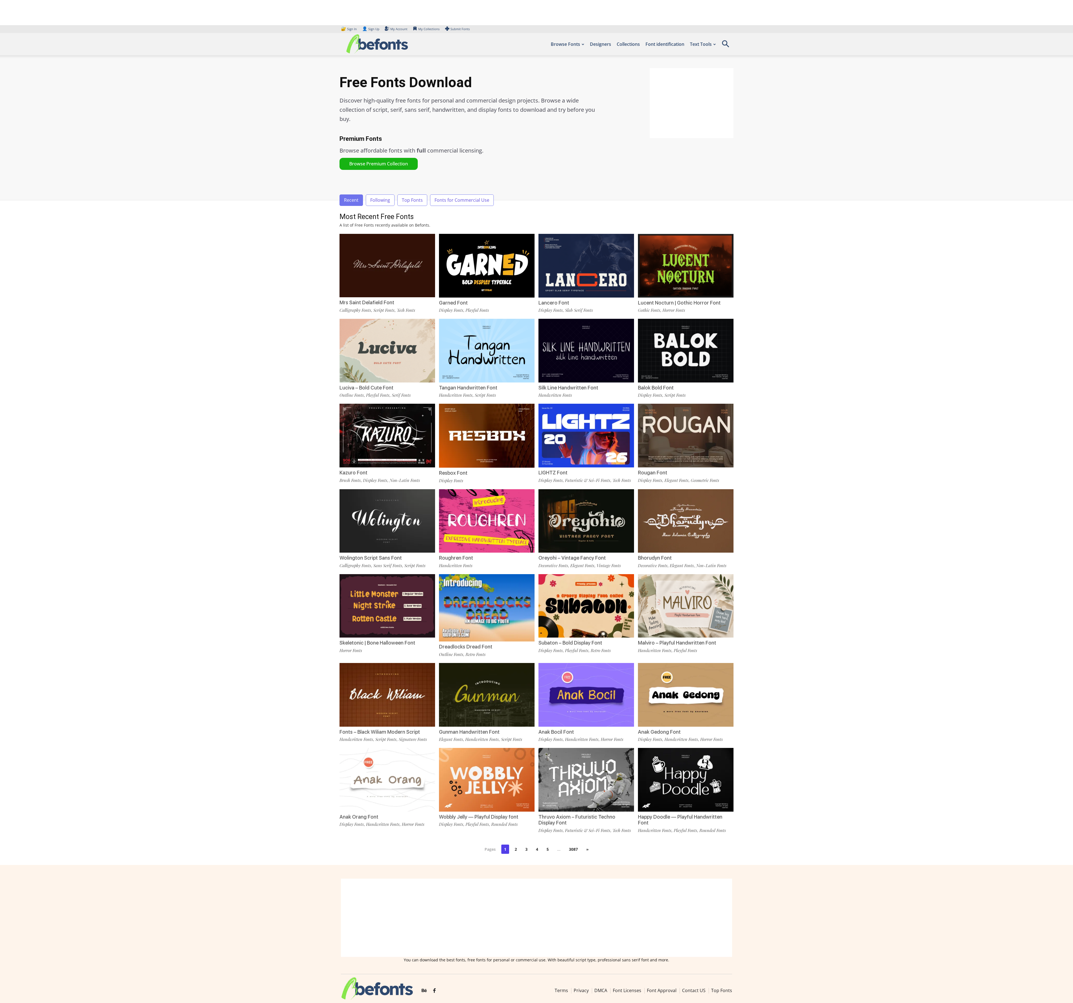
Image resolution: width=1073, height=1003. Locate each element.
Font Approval (661, 990)
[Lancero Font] (586, 265)
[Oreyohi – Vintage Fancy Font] (586, 520)
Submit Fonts (460, 29)
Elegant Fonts (676, 480)
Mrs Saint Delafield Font (367, 302)
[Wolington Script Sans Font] (387, 520)
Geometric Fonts (705, 480)
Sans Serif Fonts (387, 565)
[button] (725, 45)
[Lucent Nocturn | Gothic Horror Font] (685, 265)
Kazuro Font (353, 473)
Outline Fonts (352, 395)
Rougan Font (652, 473)
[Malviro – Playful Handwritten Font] (685, 605)
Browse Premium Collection (378, 164)
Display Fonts (451, 310)
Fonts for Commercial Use (462, 200)
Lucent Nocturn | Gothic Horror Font (679, 303)
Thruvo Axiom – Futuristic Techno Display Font (576, 820)
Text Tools (701, 44)
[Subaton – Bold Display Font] (586, 605)
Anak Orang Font (359, 817)
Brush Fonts (350, 480)
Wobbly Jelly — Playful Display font (478, 817)
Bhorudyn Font (655, 558)
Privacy (581, 990)
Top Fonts (412, 200)
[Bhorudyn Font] (685, 520)
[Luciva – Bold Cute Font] (387, 350)
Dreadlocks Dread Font (465, 647)
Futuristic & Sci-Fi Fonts (587, 480)
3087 (573, 849)
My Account (398, 29)
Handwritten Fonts (456, 395)
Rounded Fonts (504, 824)
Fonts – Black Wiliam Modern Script (380, 732)
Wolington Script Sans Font (371, 558)
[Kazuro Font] (387, 435)
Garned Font (453, 303)
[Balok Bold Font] (685, 350)
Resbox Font (453, 473)
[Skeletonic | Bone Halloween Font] (387, 605)
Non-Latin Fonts (405, 480)
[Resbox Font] (487, 435)
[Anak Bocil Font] (586, 694)
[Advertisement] (691, 103)
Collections (628, 44)
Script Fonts (384, 310)
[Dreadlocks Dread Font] (487, 607)
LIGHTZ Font (553, 473)
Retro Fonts (476, 654)
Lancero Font (553, 303)
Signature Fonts (413, 739)
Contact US (694, 990)
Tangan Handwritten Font (468, 388)
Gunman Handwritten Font (469, 732)
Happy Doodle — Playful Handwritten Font (680, 820)
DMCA (600, 990)
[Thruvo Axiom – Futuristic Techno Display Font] (586, 779)
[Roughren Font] (487, 520)
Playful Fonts (477, 310)
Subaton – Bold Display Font (570, 643)
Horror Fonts (674, 310)
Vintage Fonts (609, 565)
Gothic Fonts (649, 310)
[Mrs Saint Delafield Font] (387, 265)
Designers (600, 44)
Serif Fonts (401, 395)
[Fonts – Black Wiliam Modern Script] (387, 694)
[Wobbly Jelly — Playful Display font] (487, 779)
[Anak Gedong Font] (685, 694)
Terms (561, 990)
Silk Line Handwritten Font (568, 388)
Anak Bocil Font (556, 732)
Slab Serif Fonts (579, 310)
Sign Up (370, 29)
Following (380, 200)
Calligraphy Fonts (355, 310)
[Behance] (424, 990)
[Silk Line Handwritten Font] (586, 350)
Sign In (349, 29)
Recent (351, 200)
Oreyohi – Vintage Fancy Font (572, 558)
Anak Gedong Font (659, 732)
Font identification (664, 44)
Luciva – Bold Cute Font (366, 388)
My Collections (429, 29)
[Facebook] (434, 990)
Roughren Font (456, 558)
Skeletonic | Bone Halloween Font (377, 643)
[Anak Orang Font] (387, 779)
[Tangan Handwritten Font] (487, 350)
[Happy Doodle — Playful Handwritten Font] (685, 779)
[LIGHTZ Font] (586, 435)
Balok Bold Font (656, 388)
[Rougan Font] (685, 435)
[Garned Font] (487, 265)
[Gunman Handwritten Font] (487, 694)
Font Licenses (627, 990)
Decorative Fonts (553, 565)
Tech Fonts (406, 310)
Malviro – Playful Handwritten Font (677, 643)
